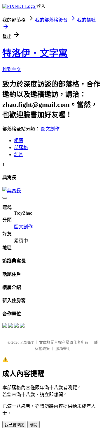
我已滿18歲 (14, 425)
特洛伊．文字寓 (35, 53)
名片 (18, 154)
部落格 (21, 147)
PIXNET (27, 342)
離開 (33, 425)
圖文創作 (50, 128)
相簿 (18, 140)
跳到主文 (11, 69)
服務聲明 (63, 348)
